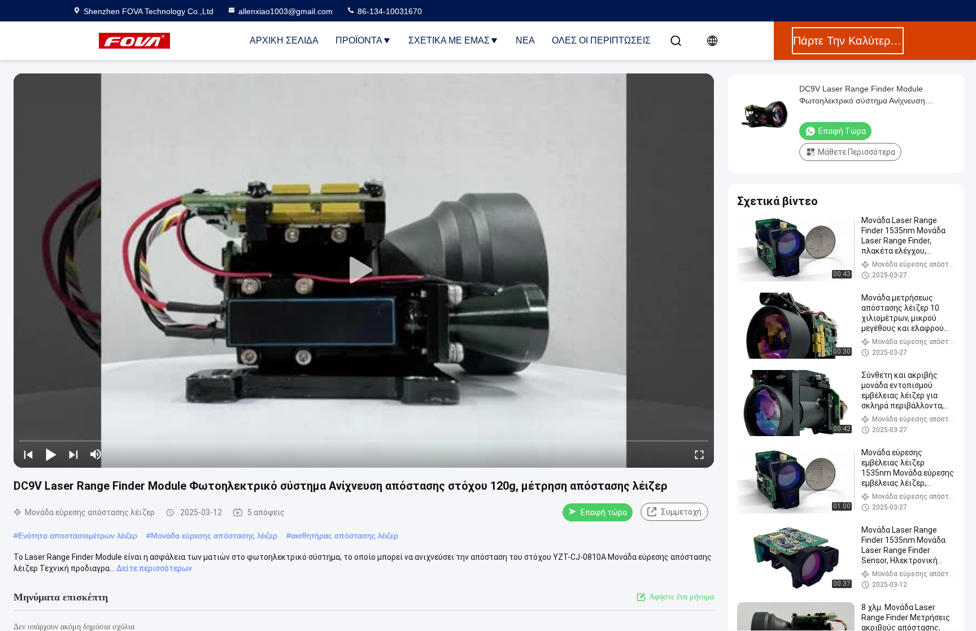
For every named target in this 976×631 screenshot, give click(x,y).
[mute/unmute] (96, 454)
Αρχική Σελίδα (284, 40)
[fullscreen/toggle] (699, 454)
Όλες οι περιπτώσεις (601, 40)
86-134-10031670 (388, 11)
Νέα (525, 40)
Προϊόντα (359, 40)
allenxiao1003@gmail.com (285, 11)
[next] (73, 454)
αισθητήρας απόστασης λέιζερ (344, 535)
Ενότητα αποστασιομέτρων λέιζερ (77, 535)
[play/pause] (51, 454)
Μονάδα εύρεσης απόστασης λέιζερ (214, 535)
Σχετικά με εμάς (449, 40)
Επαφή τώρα (604, 512)
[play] (364, 270)
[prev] (28, 454)
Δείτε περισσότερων (154, 568)
